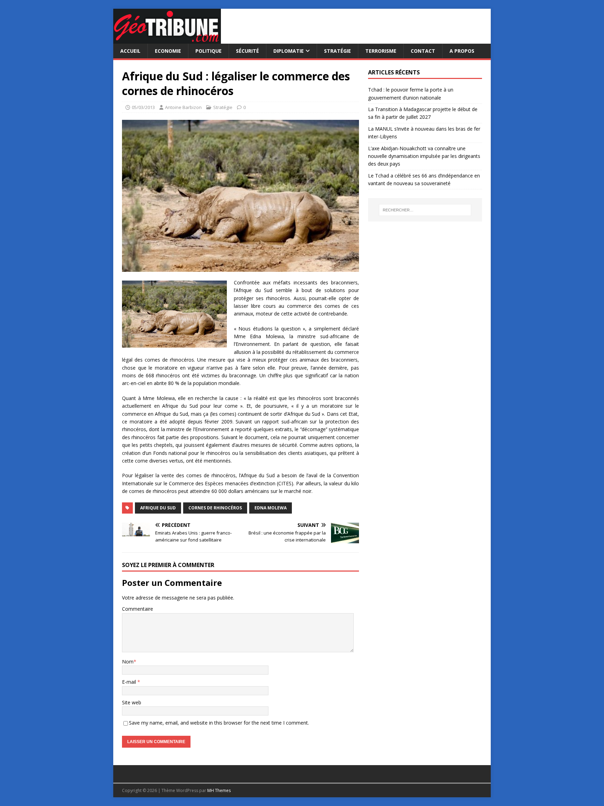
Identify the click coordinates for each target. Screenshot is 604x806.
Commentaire (137, 608)
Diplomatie (288, 51)
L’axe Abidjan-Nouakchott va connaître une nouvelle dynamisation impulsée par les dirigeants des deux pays (424, 156)
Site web (131, 702)
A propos (462, 51)
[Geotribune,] (167, 39)
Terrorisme (380, 51)
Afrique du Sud (158, 508)
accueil (130, 51)
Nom (128, 661)
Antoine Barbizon (183, 107)
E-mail (129, 681)
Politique (208, 51)
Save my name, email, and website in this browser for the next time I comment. (219, 722)
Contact (423, 51)
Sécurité (247, 51)
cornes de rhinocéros (215, 508)
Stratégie (337, 51)
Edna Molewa (270, 508)
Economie (168, 51)
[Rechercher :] (425, 210)
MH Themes (219, 790)
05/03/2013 (143, 107)
